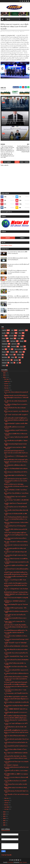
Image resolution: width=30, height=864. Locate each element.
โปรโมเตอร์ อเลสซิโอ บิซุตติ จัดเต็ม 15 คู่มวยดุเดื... (16, 682)
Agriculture (16, 360)
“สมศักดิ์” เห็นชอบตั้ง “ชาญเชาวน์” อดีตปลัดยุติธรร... (15, 643)
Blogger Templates (23, 862)
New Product (13, 341)
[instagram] (26, 1)
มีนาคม (6, 805)
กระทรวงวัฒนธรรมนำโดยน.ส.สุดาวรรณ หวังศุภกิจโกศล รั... (16, 762)
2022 (4, 814)
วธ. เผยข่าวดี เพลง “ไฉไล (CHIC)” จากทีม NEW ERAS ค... (16, 500)
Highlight (8, 237)
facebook (27, 162)
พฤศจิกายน (7, 381)
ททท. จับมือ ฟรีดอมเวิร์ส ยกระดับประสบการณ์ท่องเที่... (16, 650)
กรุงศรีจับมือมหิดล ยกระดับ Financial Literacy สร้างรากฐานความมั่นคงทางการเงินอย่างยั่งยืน (15, 136)
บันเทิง (19, 335)
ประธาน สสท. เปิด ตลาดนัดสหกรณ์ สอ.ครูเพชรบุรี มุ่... (16, 392)
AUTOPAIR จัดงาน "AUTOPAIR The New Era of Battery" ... (14, 601)
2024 (4, 377)
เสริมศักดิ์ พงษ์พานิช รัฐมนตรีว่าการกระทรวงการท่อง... (15, 712)
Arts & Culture (4, 357)
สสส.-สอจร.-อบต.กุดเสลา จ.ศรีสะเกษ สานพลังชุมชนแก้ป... (16, 542)
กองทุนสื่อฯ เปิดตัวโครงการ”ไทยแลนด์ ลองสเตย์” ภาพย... (15, 503)
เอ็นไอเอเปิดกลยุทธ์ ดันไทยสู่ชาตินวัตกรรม (14, 450)
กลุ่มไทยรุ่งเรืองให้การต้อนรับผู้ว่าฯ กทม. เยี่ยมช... (15, 756)
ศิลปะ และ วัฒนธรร (6, 360)
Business (21, 341)
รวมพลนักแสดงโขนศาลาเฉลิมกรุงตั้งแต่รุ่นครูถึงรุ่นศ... (16, 569)
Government (13, 346)
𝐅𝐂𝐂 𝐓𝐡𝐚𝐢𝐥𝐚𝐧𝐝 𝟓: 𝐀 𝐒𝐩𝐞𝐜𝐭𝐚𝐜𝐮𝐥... (11, 765)
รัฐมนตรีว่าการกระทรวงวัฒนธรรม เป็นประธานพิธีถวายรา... (16, 777)
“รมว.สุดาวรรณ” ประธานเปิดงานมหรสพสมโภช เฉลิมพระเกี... (15, 679)
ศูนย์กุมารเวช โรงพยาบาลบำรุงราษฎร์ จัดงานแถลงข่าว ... (16, 732)
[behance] (28, 1)
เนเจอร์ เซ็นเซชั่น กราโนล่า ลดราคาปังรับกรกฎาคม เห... (16, 794)
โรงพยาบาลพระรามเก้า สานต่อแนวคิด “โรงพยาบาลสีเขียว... (14, 622)
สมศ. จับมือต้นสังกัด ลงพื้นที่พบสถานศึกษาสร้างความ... (15, 465)
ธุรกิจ (23, 31)
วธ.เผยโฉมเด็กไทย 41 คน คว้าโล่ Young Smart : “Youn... (15, 526)
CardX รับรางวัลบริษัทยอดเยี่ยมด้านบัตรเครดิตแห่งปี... (16, 469)
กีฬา (3, 335)
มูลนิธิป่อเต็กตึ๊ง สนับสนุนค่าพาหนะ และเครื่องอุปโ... (16, 574)
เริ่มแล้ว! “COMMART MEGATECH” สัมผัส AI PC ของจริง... (15, 709)
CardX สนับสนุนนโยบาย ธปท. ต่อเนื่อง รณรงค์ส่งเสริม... (15, 784)
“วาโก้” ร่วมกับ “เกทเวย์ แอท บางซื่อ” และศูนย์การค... (16, 415)
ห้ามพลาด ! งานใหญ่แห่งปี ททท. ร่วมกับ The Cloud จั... (16, 589)
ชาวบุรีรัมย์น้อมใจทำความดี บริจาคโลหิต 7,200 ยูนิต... (15, 727)
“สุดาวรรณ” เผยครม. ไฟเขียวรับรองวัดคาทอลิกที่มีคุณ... (16, 437)
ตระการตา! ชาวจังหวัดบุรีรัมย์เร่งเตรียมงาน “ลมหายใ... (15, 519)
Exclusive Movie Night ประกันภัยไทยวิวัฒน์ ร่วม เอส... (15, 475)
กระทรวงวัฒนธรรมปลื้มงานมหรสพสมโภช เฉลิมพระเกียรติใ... (15, 576)
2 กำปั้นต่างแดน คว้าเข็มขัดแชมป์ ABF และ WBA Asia (15, 514)
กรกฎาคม (6, 390)
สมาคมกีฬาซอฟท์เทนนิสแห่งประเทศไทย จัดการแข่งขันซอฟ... (16, 767)
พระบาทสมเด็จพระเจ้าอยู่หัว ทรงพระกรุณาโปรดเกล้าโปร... (15, 555)
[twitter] (22, 1)
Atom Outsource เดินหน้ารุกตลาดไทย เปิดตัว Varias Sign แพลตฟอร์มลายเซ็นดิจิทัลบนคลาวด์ (18, 309)
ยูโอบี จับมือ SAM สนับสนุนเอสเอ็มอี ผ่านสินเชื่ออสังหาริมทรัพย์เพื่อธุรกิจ (18, 258)
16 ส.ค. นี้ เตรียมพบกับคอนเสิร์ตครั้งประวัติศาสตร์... (16, 517)
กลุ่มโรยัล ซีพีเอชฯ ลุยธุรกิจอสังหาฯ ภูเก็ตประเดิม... (16, 696)
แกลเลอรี (11, 354)
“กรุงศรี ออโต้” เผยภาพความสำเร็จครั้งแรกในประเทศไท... (15, 615)
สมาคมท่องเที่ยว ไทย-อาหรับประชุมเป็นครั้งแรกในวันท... (16, 653)
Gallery (19, 357)
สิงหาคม (6, 388)
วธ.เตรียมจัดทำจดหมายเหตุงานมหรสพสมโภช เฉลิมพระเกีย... (16, 562)
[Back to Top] (20, 860)
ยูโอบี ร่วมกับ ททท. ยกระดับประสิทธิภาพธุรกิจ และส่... (16, 453)
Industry (20, 352)
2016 (4, 825)
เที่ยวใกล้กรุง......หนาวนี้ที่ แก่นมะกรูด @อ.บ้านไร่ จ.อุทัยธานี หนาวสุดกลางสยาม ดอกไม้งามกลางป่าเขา (18, 297)
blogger (17, 162)
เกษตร (19, 338)
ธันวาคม (6, 379)
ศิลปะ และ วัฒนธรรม (19, 349)
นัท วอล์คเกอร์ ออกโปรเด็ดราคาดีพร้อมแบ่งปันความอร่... (16, 673)
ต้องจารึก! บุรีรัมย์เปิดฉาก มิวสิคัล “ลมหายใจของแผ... (15, 490)
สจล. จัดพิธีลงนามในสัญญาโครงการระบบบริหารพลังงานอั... (15, 404)
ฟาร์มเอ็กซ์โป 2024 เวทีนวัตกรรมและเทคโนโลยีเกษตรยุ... (15, 529)
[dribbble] (24, 1)
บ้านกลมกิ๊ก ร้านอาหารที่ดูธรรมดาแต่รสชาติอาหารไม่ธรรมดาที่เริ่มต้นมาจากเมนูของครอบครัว (17, 272)
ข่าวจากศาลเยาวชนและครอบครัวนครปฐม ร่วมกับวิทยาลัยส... (16, 639)
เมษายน (6, 802)
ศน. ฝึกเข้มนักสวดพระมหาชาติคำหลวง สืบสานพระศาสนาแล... (16, 687)
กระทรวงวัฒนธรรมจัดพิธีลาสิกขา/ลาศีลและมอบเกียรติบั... (15, 434)
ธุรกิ (17, 362)
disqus (21, 162)
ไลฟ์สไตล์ (4, 330)
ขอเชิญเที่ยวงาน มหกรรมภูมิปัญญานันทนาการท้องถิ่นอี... (16, 535)
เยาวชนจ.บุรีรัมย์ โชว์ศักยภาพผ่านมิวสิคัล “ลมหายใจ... (15, 663)
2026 (4, 373)
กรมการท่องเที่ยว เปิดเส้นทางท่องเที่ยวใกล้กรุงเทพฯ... (14, 633)
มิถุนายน (6, 798)
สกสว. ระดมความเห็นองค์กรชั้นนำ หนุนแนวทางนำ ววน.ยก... (16, 670)
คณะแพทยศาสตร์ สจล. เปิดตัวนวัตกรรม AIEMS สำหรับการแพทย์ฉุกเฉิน (17, 252)
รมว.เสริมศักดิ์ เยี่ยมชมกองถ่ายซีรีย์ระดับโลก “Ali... (16, 630)
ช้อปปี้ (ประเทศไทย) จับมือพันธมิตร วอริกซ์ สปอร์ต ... (16, 646)
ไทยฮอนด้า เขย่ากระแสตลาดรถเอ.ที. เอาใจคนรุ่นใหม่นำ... (15, 462)
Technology (12, 352)
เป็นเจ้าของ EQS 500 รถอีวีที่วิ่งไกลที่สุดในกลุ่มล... (15, 718)
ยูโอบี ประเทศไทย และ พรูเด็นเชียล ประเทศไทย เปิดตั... (16, 702)
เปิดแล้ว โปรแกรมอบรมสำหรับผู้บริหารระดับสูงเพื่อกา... (16, 598)
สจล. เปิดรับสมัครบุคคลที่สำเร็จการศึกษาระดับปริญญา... (15, 548)
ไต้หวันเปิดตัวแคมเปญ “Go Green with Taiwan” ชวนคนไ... (16, 791)
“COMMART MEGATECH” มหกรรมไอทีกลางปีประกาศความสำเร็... (16, 594)
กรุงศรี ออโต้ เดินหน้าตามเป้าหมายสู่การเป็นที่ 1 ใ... (16, 478)
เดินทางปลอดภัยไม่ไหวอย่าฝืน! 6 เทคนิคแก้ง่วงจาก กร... (16, 746)
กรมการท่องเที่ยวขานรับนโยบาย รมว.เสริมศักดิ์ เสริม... (15, 781)
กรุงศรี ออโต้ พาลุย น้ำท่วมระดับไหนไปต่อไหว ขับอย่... (15, 743)
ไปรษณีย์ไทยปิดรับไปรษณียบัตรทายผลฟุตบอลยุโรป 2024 (16, 611)
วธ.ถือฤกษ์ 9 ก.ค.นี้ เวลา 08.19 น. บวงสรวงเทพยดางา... (16, 771)
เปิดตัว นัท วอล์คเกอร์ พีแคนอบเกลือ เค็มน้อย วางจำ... (15, 736)
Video (12, 362)
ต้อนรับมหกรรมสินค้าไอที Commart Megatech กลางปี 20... (16, 699)
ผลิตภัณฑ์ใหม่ (21, 330)
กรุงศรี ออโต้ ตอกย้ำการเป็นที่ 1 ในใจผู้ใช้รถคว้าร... (16, 418)
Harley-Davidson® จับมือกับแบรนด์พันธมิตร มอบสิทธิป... (16, 420)
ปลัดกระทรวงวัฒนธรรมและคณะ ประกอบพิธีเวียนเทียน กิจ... (16, 559)
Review (3, 354)
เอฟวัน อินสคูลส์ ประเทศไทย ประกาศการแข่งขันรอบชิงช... (15, 481)
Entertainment (4, 343)
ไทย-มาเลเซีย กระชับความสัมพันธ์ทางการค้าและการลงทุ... (15, 636)
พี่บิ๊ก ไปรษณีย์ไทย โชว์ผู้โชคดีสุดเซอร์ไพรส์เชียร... (16, 715)
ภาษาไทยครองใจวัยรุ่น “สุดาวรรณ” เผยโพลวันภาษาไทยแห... (15, 497)
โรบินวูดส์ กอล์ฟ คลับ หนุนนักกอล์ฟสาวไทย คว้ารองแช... (16, 739)
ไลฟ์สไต (3, 365)
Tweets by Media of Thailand (6, 245)
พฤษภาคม (6, 800)
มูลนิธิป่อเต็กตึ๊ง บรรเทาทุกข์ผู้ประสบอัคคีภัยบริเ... (15, 684)
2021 (4, 816)
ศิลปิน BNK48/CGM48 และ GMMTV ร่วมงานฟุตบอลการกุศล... (16, 774)
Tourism (3, 338)
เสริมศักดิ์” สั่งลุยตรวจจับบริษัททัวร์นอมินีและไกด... (16, 572)
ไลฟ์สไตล (19, 354)
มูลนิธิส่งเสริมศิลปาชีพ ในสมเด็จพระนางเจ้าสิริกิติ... (16, 676)
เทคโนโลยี (11, 335)
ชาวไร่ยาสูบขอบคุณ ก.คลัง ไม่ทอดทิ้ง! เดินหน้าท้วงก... (16, 693)
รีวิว (9, 349)
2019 (4, 820)
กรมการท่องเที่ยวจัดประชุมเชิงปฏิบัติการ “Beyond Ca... (15, 441)
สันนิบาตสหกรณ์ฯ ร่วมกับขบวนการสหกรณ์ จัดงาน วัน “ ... (16, 545)
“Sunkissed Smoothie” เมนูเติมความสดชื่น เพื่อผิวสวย (16, 424)
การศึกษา (4, 341)
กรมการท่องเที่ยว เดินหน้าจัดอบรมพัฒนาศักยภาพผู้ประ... (16, 510)
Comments (22, 237)
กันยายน (6, 385)
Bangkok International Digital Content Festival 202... (15, 444)
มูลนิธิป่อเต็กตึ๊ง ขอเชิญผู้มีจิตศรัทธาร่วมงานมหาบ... (16, 730)
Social (21, 346)
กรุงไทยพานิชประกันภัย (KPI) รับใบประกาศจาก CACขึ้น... (15, 618)
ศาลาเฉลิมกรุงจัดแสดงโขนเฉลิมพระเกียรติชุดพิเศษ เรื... (16, 660)
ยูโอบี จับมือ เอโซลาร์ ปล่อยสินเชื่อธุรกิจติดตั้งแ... (15, 625)
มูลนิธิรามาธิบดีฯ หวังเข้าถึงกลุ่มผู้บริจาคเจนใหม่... (16, 583)
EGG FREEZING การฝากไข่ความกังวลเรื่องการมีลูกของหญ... (15, 667)
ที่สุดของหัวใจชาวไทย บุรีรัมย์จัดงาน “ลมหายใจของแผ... (16, 493)
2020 (4, 818)
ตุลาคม (6, 383)
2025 (4, 375)
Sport (3, 349)
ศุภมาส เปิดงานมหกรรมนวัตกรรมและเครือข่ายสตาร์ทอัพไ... (15, 538)
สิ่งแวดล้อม (4, 346)
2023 (4, 812)
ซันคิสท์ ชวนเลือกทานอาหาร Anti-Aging (13, 484)
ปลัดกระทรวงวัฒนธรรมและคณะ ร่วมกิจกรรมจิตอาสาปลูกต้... (16, 523)
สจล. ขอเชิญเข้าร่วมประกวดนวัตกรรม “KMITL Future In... (15, 447)
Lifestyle (11, 338)
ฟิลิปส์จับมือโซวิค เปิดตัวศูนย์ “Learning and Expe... (16, 592)
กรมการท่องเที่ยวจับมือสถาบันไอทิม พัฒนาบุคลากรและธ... (16, 627)
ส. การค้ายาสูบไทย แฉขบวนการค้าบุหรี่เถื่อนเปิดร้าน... (15, 507)
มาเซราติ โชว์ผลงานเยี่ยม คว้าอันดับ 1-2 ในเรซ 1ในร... (15, 749)
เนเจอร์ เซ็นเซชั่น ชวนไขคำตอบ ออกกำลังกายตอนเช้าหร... (16, 486)
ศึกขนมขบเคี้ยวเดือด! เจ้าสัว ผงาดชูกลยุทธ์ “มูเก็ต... (16, 459)
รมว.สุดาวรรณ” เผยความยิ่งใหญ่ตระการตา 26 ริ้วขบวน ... (16, 723)
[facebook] (20, 1)
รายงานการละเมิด (6, 855)
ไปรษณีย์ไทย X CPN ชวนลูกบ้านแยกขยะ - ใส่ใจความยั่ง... (15, 608)
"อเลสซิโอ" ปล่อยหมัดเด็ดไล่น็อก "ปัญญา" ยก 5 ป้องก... (16, 656)
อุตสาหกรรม (14, 343)
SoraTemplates (10, 862)
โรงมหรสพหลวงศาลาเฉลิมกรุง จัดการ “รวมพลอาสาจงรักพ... (15, 690)
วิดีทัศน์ (12, 357)
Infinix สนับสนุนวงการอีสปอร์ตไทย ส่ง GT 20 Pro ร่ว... (15, 472)
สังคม (20, 333)
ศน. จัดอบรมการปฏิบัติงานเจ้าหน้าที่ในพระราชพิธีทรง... (16, 565)
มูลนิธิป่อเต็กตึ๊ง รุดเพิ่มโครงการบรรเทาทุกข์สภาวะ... (14, 427)
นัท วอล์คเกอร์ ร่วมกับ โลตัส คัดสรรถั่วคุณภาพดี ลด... (15, 552)
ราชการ (12, 333)
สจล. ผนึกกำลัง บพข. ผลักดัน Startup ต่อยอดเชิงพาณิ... (15, 401)
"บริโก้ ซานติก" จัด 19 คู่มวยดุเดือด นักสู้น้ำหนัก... (15, 532)
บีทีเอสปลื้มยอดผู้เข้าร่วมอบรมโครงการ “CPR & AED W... (16, 398)
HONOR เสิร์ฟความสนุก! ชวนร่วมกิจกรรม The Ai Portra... (15, 788)
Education (4, 352)
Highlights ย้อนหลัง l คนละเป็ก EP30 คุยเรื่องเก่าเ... (16, 395)
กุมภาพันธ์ (6, 807)
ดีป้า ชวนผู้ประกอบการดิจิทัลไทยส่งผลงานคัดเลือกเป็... (16, 753)
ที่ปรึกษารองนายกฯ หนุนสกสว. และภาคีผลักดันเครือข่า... (16, 411)
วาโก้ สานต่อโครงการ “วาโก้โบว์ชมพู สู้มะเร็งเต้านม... (15, 456)
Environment (4, 362)
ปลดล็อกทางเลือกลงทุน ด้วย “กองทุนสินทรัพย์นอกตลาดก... (15, 720)
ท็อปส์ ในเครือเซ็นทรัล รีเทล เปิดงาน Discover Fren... (15, 408)
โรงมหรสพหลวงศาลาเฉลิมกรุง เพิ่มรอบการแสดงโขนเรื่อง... (15, 758)
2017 (4, 823)
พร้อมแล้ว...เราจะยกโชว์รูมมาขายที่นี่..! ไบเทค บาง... (15, 580)
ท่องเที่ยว (4, 333)
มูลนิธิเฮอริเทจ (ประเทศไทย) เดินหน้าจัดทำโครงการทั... (15, 585)
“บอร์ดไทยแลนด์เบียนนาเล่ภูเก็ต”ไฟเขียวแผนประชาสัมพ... (15, 430)
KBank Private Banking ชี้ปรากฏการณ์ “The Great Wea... (16, 604)
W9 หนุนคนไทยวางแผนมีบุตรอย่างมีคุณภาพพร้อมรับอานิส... (16, 706)
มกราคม (6, 809)
